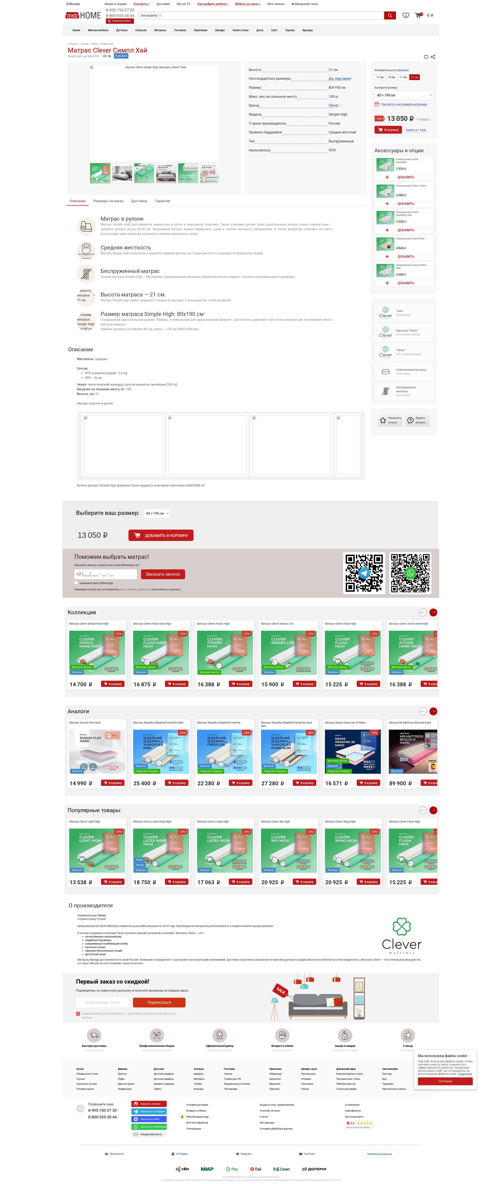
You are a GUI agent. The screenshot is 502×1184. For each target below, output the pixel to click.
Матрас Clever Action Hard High (408, 623)
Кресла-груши (126, 1083)
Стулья (80, 1078)
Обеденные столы (87, 1073)
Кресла (122, 1073)
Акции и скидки (116, 4)
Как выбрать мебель (211, 4)
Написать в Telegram (152, 1111)
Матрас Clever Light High (84, 821)
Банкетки (275, 1078)
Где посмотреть (354, 1116)
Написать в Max (149, 1119)
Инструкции (267, 1122)
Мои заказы (276, 4)
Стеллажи (307, 1083)
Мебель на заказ (246, 4)
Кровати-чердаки (164, 1083)
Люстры (387, 1073)
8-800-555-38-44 (120, 15)
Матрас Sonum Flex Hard (84, 722)
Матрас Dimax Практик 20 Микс (345, 722)
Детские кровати (164, 1073)
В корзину (391, 130)
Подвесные (125, 1088)
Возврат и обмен (196, 1110)
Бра (384, 1078)
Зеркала (274, 1088)
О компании (352, 1104)
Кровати (199, 1073)
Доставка (163, 4)
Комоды (199, 1088)
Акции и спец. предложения (277, 1104)
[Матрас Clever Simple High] (100, 173)
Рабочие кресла (345, 1083)
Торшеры (387, 1083)
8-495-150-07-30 (120, 10)
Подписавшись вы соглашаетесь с (129, 1015)
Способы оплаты (270, 1110)
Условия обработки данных (276, 1128)
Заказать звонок (163, 574)
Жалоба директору (197, 1116)
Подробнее (465, 1073)
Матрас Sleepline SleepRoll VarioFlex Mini (158, 722)
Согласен (445, 1081)
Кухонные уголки (86, 1083)
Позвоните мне (121, 21)
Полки (305, 1088)
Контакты (140, 4)
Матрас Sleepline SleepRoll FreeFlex (218, 722)
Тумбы (198, 1083)
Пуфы (121, 1078)
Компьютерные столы (349, 1073)
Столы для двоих (346, 1088)
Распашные (308, 1073)
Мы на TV (183, 4)
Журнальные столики (237, 1083)
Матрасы (199, 1078)
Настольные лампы (394, 1088)
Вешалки (274, 1083)
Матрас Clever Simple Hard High (89, 623)
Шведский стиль (306, 4)
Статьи (264, 1116)
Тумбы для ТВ (232, 1078)
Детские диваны (164, 1078)
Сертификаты (353, 1110)
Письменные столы (348, 1078)
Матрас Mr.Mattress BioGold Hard (410, 722)
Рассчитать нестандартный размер (404, 104)
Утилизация (193, 1128)
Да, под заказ (340, 78)
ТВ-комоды (230, 1088)
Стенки (228, 1073)
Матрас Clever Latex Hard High (152, 821)
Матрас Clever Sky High (275, 821)
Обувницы (275, 1073)
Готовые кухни (85, 1088)
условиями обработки (136, 589)
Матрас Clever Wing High (340, 821)
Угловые (306, 1078)
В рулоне (121, 55)
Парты (157, 1088)
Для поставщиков (197, 1122)
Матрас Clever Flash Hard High (152, 623)
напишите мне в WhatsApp (96, 583)
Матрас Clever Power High (213, 623)
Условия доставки (197, 1104)
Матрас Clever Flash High (340, 623)
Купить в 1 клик (416, 129)
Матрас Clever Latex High (213, 821)
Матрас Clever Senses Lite (277, 623)
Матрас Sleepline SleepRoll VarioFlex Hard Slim (286, 724)
